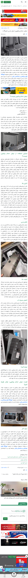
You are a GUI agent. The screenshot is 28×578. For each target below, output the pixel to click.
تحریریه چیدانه (20, 467)
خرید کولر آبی (24, 463)
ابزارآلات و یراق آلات (22, 28)
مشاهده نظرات (4, 28)
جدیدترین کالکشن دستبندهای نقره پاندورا (17, 457)
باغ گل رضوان (24, 460)
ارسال (5, 519)
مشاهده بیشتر (5, 474)
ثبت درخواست (7, 2)
